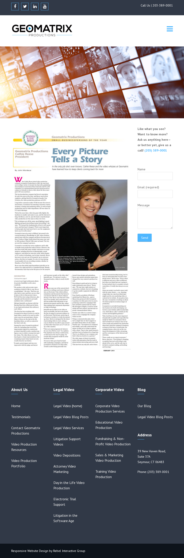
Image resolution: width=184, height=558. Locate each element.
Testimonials (21, 417)
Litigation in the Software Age (65, 518)
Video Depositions (67, 455)
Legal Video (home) (67, 406)
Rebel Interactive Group (69, 551)
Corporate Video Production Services (110, 408)
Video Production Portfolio (24, 463)
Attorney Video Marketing (64, 469)
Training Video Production (105, 474)
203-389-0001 (163, 5)
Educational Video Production (109, 425)
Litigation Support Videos (67, 441)
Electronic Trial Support (64, 502)
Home (15, 406)
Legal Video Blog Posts (71, 417)
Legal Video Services (68, 428)
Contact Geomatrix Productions (25, 430)
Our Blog (144, 406)
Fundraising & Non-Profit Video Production (113, 441)
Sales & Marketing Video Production (109, 458)
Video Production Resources (24, 447)
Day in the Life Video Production (69, 485)
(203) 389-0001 (156, 150)
